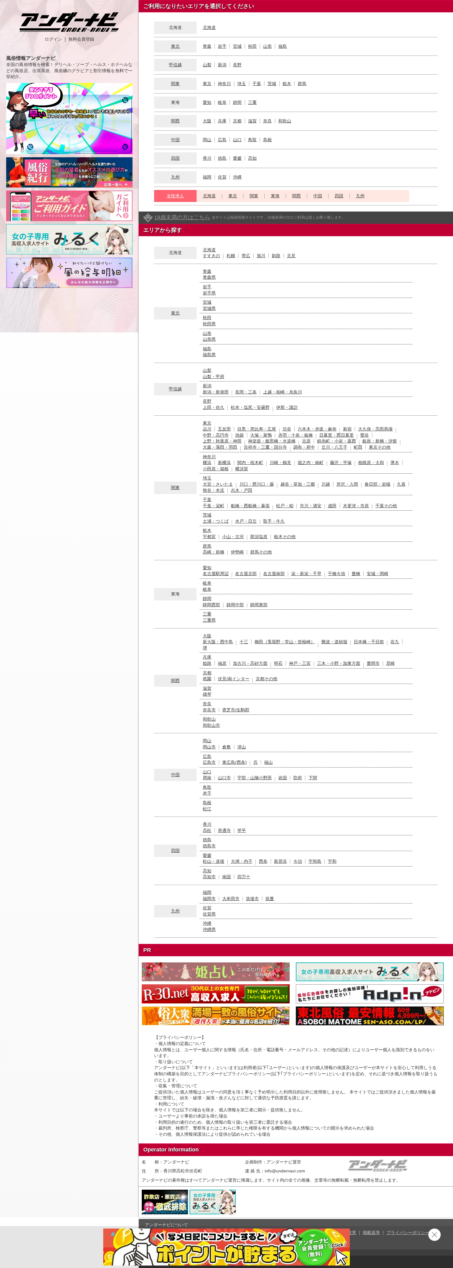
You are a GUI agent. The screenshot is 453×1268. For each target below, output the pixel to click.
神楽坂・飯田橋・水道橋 (272, 440)
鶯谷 (364, 435)
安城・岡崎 (377, 573)
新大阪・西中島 (218, 641)
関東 (175, 83)
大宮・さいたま (218, 484)
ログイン (53, 39)
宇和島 (314, 861)
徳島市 (209, 845)
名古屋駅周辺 (216, 573)
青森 (207, 46)
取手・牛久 (274, 521)
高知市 (209, 876)
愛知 (207, 102)
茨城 (271, 83)
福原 (222, 663)
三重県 (209, 620)
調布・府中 (304, 447)
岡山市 (209, 746)
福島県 (209, 354)
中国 (175, 139)
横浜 (207, 462)
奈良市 (209, 709)
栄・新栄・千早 (306, 573)
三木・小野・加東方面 (338, 663)
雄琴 (207, 694)
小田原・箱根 (216, 468)
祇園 (207, 678)
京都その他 (266, 678)
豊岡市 (373, 663)
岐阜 (222, 102)
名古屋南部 (274, 573)
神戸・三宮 (300, 663)
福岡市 (209, 898)
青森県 (209, 277)
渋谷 (287, 428)
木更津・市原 (356, 505)
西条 (263, 861)
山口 (237, 139)
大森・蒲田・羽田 (220, 447)
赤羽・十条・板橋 (295, 435)
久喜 (401, 484)
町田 (358, 447)
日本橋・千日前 (369, 641)
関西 (175, 120)
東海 (275, 195)
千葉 (256, 83)
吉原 (306, 440)
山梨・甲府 (213, 376)
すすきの (211, 255)
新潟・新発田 (216, 391)
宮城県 (209, 308)
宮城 (237, 46)
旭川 (261, 255)
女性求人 (175, 195)
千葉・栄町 (213, 505)
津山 (241, 746)
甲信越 (175, 64)
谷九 (394, 641)
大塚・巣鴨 (261, 435)
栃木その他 (285, 536)
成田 (332, 505)
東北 (175, 46)
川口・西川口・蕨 (256, 484)
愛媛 (237, 158)
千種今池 (336, 573)
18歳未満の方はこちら (182, 217)
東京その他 (379, 447)
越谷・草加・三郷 (297, 484)
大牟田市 (230, 898)
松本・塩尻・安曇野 (250, 407)
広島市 (209, 762)
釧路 (276, 255)
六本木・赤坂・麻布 (317, 428)
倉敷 (226, 746)
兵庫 (222, 120)
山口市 (224, 777)
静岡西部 (211, 604)
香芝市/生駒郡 (235, 709)
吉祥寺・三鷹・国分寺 (265, 447)
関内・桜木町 (250, 462)
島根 (267, 139)
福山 (268, 762)
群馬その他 (261, 552)
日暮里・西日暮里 (336, 435)
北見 (291, 255)
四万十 (243, 876)
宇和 (332, 861)
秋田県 (209, 323)
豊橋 (356, 573)
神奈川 (224, 83)
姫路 (207, 663)
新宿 (347, 428)
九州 (175, 177)
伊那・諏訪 (287, 407)
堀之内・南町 (311, 462)
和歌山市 (211, 725)
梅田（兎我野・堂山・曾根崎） (285, 641)
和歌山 (284, 120)
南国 (226, 876)
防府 (297, 777)
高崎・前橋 (213, 552)
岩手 (222, 46)
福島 (282, 46)
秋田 (252, 46)
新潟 (222, 64)
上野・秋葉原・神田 (222, 440)
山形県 (209, 339)
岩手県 (209, 292)
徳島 (222, 158)
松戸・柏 (284, 505)
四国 (175, 158)
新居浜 (280, 861)
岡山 (207, 139)
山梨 (207, 64)
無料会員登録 (81, 39)
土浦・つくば (216, 521)
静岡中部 (235, 604)
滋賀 (252, 120)
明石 (278, 663)
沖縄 (237, 177)
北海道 (209, 27)
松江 (207, 808)
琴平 (241, 830)
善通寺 (224, 830)
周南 (207, 777)
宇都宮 (209, 536)
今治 (297, 861)
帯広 (246, 255)
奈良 (267, 120)
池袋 (239, 435)
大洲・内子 (241, 861)
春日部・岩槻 (377, 484)
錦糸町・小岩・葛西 (336, 440)
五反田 (224, 428)
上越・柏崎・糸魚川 (282, 391)
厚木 (394, 462)
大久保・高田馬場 (375, 428)
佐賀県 (209, 914)
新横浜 (224, 462)
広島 (222, 139)
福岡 (207, 177)
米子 (207, 793)
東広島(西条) (234, 762)
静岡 (237, 102)
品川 (207, 428)
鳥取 (252, 139)
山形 (267, 46)
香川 (207, 158)
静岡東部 (258, 604)
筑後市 (252, 898)
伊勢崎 (237, 552)
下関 (312, 777)
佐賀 (222, 177)
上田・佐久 (213, 407)
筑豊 (269, 898)
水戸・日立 (246, 521)
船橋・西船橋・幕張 (250, 505)
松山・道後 (213, 861)
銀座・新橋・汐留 (379, 440)
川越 (325, 484)
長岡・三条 (246, 391)
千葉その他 (386, 505)
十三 (243, 641)
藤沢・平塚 (341, 462)
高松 (207, 830)
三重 (252, 102)
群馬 (302, 83)
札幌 (230, 255)
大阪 (207, 120)
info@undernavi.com (285, 1170)
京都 (237, 120)
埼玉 (241, 83)
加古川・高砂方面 (250, 663)
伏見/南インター (233, 678)
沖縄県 (209, 929)
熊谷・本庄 (213, 490)
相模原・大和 (371, 462)
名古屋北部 (246, 573)
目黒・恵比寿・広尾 (256, 428)
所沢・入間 (347, 484)
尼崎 (390, 663)
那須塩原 (258, 536)
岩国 (282, 777)
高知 (252, 158)
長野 (237, 64)
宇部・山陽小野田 (254, 777)
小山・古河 (233, 536)
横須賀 (241, 468)
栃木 (287, 83)
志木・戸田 (241, 490)
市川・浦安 (310, 505)
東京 (207, 83)
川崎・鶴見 (280, 462)
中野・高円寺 (216, 435)
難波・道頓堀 (334, 641)
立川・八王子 (334, 447)
